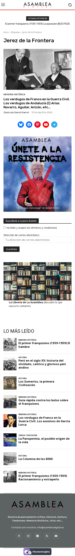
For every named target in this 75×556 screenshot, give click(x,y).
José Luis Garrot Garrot (16, 112)
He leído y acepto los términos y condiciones (31, 227)
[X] (46, 536)
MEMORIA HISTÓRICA (14, 94)
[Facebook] (19, 536)
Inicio (6, 32)
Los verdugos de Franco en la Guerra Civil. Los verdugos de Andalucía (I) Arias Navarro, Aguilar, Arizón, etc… (36, 103)
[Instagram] (28, 536)
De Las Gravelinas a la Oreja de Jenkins (37, 23)
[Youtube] (56, 536)
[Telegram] (37, 536)
